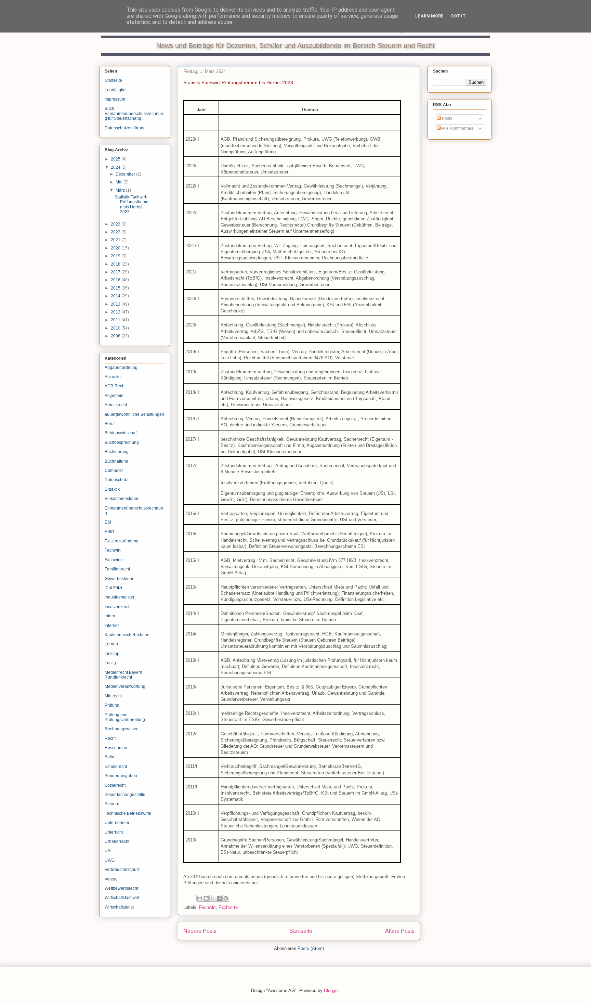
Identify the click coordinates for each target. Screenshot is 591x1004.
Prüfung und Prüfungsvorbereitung (125, 717)
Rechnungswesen (122, 728)
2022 (116, 232)
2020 (116, 248)
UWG (110, 860)
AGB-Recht (115, 386)
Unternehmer (117, 822)
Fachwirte (228, 907)
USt (108, 850)
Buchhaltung (116, 461)
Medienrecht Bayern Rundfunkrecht (123, 675)
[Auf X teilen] (212, 898)
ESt (108, 522)
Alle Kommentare (457, 128)
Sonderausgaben (121, 775)
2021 (116, 239)
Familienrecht (117, 569)
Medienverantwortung (125, 686)
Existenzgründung (122, 541)
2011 (116, 320)
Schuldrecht (116, 766)
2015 (116, 288)
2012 (116, 312)
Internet (112, 625)
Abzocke (113, 376)
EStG (109, 531)
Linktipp (112, 653)
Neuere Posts (199, 931)
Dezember (126, 174)
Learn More (429, 15)
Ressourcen (116, 747)
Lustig (110, 662)
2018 (116, 264)
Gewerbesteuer (119, 578)
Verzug (111, 879)
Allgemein (114, 395)
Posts (446, 118)
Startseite (300, 931)
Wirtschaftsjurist (119, 907)
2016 (116, 280)
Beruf (110, 423)
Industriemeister (119, 597)
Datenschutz (116, 479)
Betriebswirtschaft (121, 432)
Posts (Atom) (311, 948)
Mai (119, 182)
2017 (116, 272)
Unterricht (114, 832)
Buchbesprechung (122, 442)
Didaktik (112, 489)
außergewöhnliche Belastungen (134, 414)
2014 (116, 296)
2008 (116, 336)
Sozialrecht (115, 785)
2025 (116, 159)
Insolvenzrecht (118, 606)
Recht (110, 738)
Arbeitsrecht (116, 404)
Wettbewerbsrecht (121, 888)
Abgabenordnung (121, 367)
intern (110, 616)
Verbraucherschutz (122, 869)
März (121, 190)
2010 (116, 328)
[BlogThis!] (206, 898)
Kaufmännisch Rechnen (127, 634)
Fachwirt (207, 907)
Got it (458, 15)
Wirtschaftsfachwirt (122, 897)
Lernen (111, 644)
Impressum (115, 99)
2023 (116, 224)
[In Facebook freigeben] (219, 898)
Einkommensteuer (122, 498)
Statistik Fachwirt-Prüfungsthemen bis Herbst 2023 (238, 82)
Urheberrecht (117, 841)
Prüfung (112, 705)
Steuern (112, 803)
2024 (116, 167)
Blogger (331, 990)
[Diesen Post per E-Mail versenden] (199, 898)
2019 (116, 256)
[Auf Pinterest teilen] (225, 898)
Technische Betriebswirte (128, 813)
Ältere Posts (400, 931)
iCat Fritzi (113, 587)
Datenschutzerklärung (125, 128)
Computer (114, 470)
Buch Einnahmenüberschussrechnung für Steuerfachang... (134, 113)
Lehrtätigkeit (116, 90)
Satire (110, 757)
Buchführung (117, 451)
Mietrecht (113, 696)
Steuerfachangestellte (125, 794)
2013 (116, 304)
